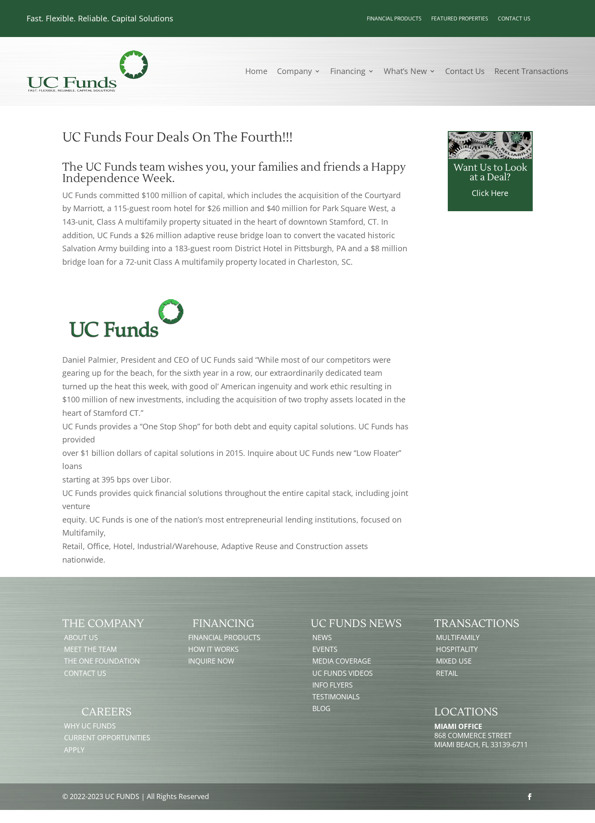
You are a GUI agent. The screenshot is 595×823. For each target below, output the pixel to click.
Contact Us (514, 19)
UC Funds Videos (342, 673)
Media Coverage (341, 661)
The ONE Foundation (102, 661)
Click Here (490, 193)
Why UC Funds (90, 726)
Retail (447, 673)
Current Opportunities (107, 737)
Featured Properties (459, 19)
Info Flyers (332, 685)
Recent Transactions (531, 72)
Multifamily (458, 637)
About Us (81, 637)
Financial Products (394, 19)
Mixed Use (454, 661)
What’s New (405, 72)
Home (256, 72)
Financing (347, 72)
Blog (321, 708)
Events (325, 649)
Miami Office (458, 726)
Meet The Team (90, 649)
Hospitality (457, 649)
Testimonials (336, 697)
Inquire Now (211, 661)
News (322, 637)
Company (294, 72)
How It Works (213, 649)
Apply (74, 750)
